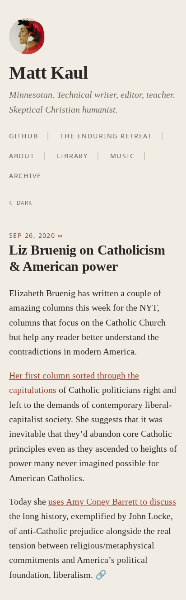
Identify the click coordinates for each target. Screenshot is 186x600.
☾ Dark (20, 202)
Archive (25, 175)
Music (122, 155)
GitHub (23, 136)
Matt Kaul (48, 72)
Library (72, 155)
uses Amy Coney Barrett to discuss (112, 501)
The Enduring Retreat (106, 136)
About (22, 155)
